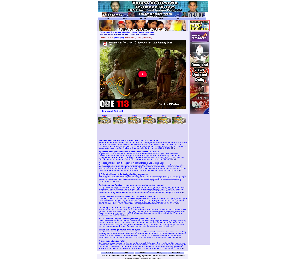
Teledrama (143, 18)
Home (107, 18)
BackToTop (109, 252)
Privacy (159, 252)
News (161, 18)
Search (178, 18)
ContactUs (142, 252)
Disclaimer (176, 252)
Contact (197, 18)
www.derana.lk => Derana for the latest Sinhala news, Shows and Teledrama (128, 34)
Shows (125, 18)
